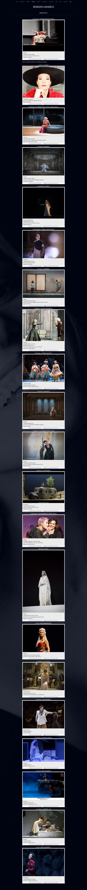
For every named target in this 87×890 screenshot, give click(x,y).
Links (56, 1)
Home (17, 1)
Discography (44, 1)
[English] (70, 2)
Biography (22, 1)
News (61, 1)
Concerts (51, 1)
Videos (38, 1)
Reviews (28, 1)
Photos (33, 1)
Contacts (66, 1)
